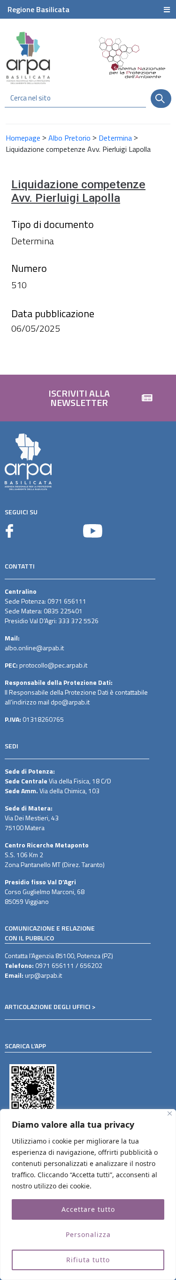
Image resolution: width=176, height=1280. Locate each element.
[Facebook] (9, 531)
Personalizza (88, 1234)
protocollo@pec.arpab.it (53, 665)
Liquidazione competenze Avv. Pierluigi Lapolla (78, 191)
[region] (88, 1194)
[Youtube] (92, 531)
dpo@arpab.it (70, 702)
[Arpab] (28, 58)
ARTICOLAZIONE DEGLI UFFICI (48, 1006)
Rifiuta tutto (88, 1259)
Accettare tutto (88, 1209)
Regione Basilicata (38, 9)
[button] (88, 398)
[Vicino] (170, 1113)
